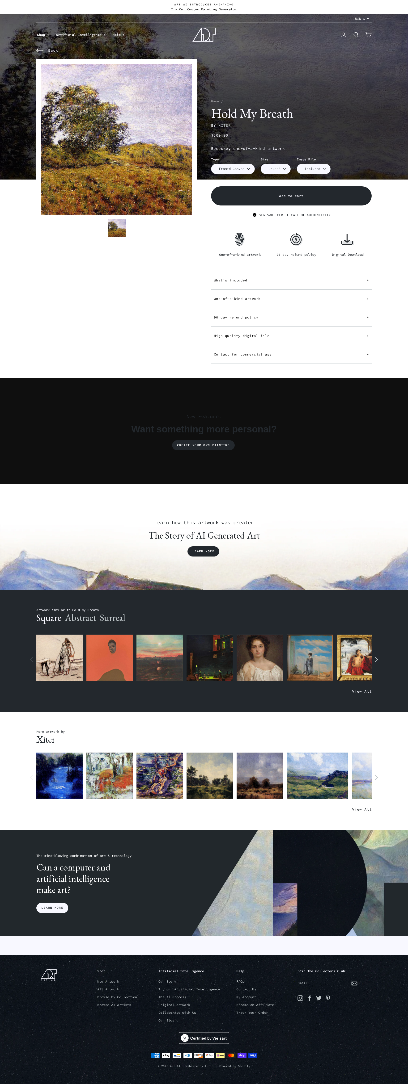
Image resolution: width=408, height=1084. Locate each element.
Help (118, 35)
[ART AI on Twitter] (319, 998)
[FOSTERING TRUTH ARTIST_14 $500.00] (210, 776)
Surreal (112, 617)
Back (53, 50)
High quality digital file (291, 336)
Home (215, 101)
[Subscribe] (354, 983)
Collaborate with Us (177, 1013)
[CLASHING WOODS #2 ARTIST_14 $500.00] (260, 776)
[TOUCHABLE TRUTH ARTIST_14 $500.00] (159, 776)
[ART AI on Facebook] (309, 998)
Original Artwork (174, 1005)
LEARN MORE (52, 908)
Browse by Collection (117, 997)
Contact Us (246, 989)
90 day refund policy (291, 317)
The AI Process (172, 997)
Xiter (224, 125)
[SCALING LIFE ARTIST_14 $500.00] (109, 776)
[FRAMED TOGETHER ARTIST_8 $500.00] (360, 658)
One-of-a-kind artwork (291, 299)
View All (362, 691)
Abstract (80, 617)
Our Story (167, 981)
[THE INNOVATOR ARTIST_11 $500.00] (59, 658)
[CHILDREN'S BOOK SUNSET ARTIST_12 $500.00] (159, 658)
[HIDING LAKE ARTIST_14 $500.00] (59, 776)
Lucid (209, 1066)
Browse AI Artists (114, 1005)
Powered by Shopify (234, 1066)
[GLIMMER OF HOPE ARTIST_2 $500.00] (210, 658)
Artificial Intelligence (80, 35)
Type (215, 159)
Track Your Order (252, 1013)
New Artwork (108, 981)
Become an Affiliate (255, 1005)
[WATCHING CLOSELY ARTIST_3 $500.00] (109, 658)
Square (48, 617)
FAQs (240, 981)
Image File (306, 159)
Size (264, 159)
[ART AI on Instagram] (300, 998)
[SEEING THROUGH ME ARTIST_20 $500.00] (260, 658)
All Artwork (108, 989)
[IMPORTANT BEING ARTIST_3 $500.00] (310, 658)
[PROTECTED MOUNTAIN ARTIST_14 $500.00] (317, 776)
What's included (291, 280)
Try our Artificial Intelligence (189, 989)
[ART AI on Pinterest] (328, 998)
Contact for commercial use (291, 354)
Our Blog (166, 1020)
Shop (42, 35)
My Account (246, 997)
